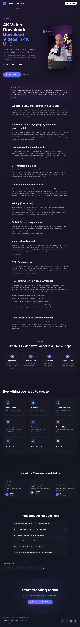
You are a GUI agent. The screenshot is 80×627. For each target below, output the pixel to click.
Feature (10, 8)
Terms (27, 620)
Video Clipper (9, 568)
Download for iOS (13, 74)
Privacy (21, 620)
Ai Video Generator (21, 568)
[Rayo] (75, 621)
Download (72, 3)
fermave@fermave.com (11, 623)
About (16, 620)
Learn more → (26, 74)
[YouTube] (70, 621)
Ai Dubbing (41, 568)
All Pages (10, 620)
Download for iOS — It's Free (41, 602)
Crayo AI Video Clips (14, 3)
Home (4, 8)
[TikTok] (62, 621)
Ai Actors (32, 568)
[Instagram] (66, 621)
